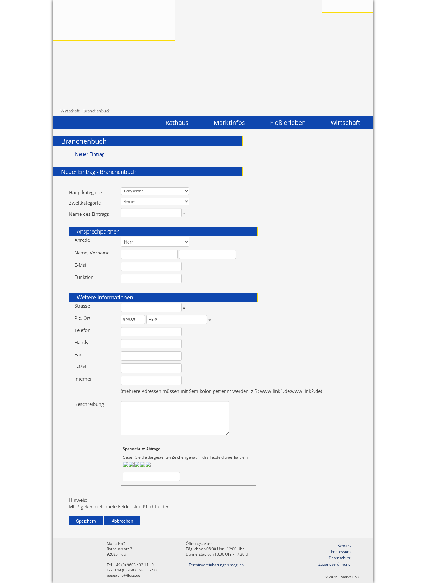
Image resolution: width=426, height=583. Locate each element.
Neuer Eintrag (89, 154)
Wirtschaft (69, 110)
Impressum (341, 551)
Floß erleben (288, 122)
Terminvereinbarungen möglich (216, 564)
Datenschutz (340, 558)
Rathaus (177, 122)
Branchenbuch (96, 110)
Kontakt (344, 545)
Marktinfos (229, 122)
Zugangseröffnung (334, 564)
